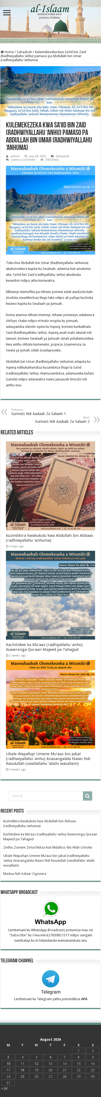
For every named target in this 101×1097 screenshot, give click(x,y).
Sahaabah (24, 52)
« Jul (4, 1088)
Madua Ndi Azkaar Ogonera (24, 874)
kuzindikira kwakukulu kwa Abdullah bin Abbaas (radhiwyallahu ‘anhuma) (49, 538)
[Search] (87, 796)
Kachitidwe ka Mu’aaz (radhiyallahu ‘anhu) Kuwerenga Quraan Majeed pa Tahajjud (44, 647)
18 (22, 1070)
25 (22, 1076)
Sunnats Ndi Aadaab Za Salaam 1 (38, 412)
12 (36, 1064)
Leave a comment (23, 160)
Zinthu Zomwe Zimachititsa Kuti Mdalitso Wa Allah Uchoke (47, 847)
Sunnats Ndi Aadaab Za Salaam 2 (62, 420)
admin (15, 156)
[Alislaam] (50, 21)
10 (8, 1064)
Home (9, 52)
